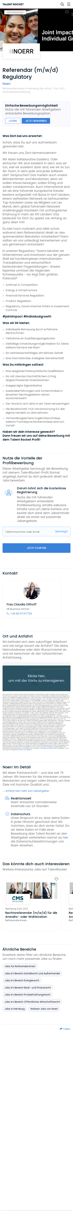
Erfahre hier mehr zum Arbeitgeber (27, 791)
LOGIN (13, 121)
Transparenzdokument (48, 748)
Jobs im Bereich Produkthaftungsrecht (27, 994)
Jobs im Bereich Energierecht (22, 980)
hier (65, 837)
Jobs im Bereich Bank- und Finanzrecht (28, 987)
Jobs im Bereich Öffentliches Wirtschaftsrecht (32, 1002)
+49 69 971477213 (21, 613)
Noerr (7, 84)
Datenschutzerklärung (23, 748)
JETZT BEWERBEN (36, 121)
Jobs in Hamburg (15, 1009)
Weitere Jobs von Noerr (44, 1009)
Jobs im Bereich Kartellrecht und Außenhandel (32, 973)
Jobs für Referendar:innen (20, 966)
